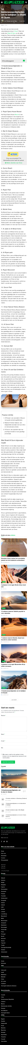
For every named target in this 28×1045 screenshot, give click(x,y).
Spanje (3, 940)
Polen (2, 931)
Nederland (3, 925)
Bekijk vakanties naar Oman (14, 163)
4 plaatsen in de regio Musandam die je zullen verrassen (13, 665)
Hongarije (3, 900)
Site (2, 747)
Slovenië (3, 938)
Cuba (2, 997)
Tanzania (3, 1037)
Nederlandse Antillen (6, 1006)
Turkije (3, 945)
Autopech (3, 923)
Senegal (3, 1032)
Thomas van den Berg (12, 21)
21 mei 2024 (4, 588)
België (2, 882)
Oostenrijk (3, 929)
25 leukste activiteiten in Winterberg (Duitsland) (16, 798)
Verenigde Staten (5, 1012)
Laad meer (14, 699)
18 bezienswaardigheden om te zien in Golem (11, 791)
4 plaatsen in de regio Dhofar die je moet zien (13, 586)
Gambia (3, 1021)
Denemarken (4, 889)
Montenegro (4, 920)
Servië (2, 936)
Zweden (3, 949)
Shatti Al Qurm (11, 33)
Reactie (3, 715)
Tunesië (3, 1039)
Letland (3, 911)
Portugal (3, 934)
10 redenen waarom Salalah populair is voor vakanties (13, 612)
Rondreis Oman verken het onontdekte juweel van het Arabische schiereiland (13, 559)
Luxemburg (4, 914)
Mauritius (3, 1030)
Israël (2, 972)
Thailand (3, 983)
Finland (3, 893)
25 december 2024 (5, 562)
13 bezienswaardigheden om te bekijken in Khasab (13, 692)
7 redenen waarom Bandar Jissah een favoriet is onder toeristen (12, 639)
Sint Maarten (4, 1010)
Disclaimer (3, 855)
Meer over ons (4, 837)
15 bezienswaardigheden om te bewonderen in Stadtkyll (16, 804)
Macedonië (4, 916)
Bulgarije (3, 884)
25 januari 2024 (5, 668)
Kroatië (3, 909)
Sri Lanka (3, 981)
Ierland (3, 902)
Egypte (3, 1019)
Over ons (3, 853)
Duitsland (3, 891)
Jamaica (3, 1001)
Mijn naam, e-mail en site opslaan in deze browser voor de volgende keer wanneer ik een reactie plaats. (14, 756)
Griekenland (4, 898)
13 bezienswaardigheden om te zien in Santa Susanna (16, 815)
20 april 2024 (4, 615)
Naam (3, 734)
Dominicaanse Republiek (7, 999)
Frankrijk (3, 896)
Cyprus (3, 887)
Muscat (17, 114)
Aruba (2, 961)
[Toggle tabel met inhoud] (24, 60)
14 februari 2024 (5, 641)
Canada (3, 995)
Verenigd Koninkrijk (6, 947)
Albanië (3, 878)
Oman (6, 25)
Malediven (3, 974)
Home (2, 25)
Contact (3, 858)
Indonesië (3, 970)
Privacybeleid (4, 860)
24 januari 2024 (5, 694)
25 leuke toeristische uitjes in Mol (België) (15, 810)
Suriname (3, 963)
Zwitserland (4, 952)
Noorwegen (4, 927)
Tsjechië (3, 943)
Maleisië (3, 977)
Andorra (3, 880)
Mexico (3, 1004)
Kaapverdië (4, 1023)
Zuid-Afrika (4, 1041)
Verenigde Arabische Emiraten (8, 985)
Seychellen (4, 1034)
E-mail (3, 741)
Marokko (3, 1028)
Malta (2, 918)
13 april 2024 (22, 21)
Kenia (2, 1025)
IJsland (3, 905)
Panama (3, 1008)
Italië (2, 907)
